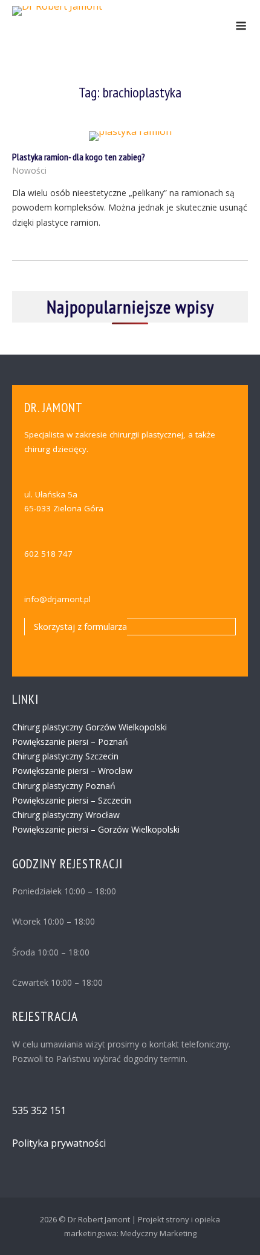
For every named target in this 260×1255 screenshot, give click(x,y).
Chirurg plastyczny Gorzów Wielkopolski (89, 727)
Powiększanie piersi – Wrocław (72, 770)
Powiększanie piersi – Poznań (70, 741)
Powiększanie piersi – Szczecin (71, 800)
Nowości (29, 170)
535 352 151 (39, 1110)
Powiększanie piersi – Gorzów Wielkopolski (96, 829)
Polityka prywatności (59, 1143)
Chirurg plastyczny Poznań (63, 785)
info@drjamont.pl (57, 599)
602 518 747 (48, 553)
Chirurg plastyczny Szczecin (65, 756)
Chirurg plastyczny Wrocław (66, 815)
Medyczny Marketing (158, 1233)
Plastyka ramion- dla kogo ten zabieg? (78, 157)
